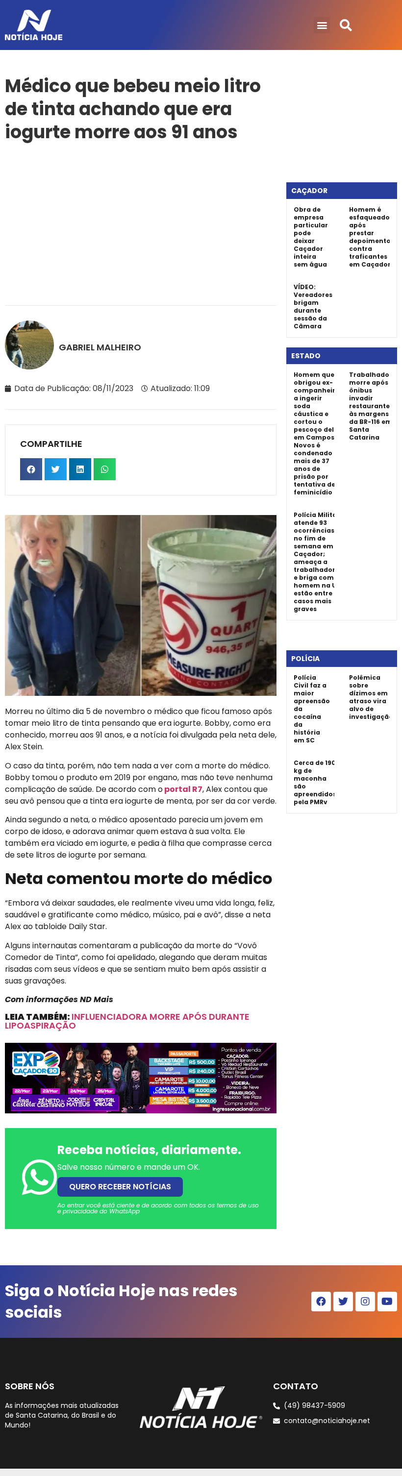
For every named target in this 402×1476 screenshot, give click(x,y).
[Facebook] (321, 1301)
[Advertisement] (140, 222)
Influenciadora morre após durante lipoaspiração (127, 1021)
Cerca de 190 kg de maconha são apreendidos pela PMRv (315, 782)
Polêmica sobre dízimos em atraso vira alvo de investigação (371, 697)
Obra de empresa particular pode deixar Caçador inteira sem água (311, 237)
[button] (322, 25)
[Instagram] (365, 1301)
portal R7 (183, 789)
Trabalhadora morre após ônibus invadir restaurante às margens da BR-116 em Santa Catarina (373, 406)
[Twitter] (343, 1301)
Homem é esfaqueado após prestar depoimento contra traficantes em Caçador (370, 237)
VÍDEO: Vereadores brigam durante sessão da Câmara (313, 306)
